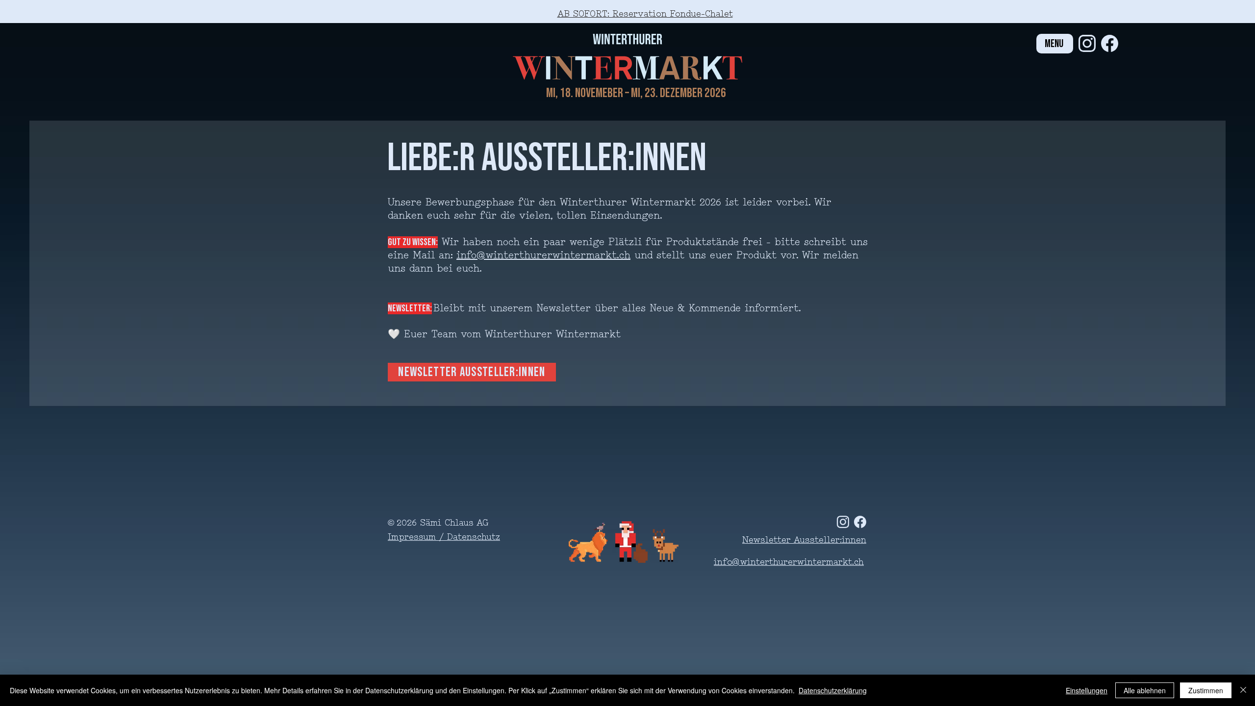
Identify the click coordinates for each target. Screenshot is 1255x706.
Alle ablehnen (1145, 690)
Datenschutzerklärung (833, 690)
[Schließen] (1243, 690)
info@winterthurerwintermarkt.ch (543, 256)
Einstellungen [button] (1086, 690)
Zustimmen (1205, 690)
